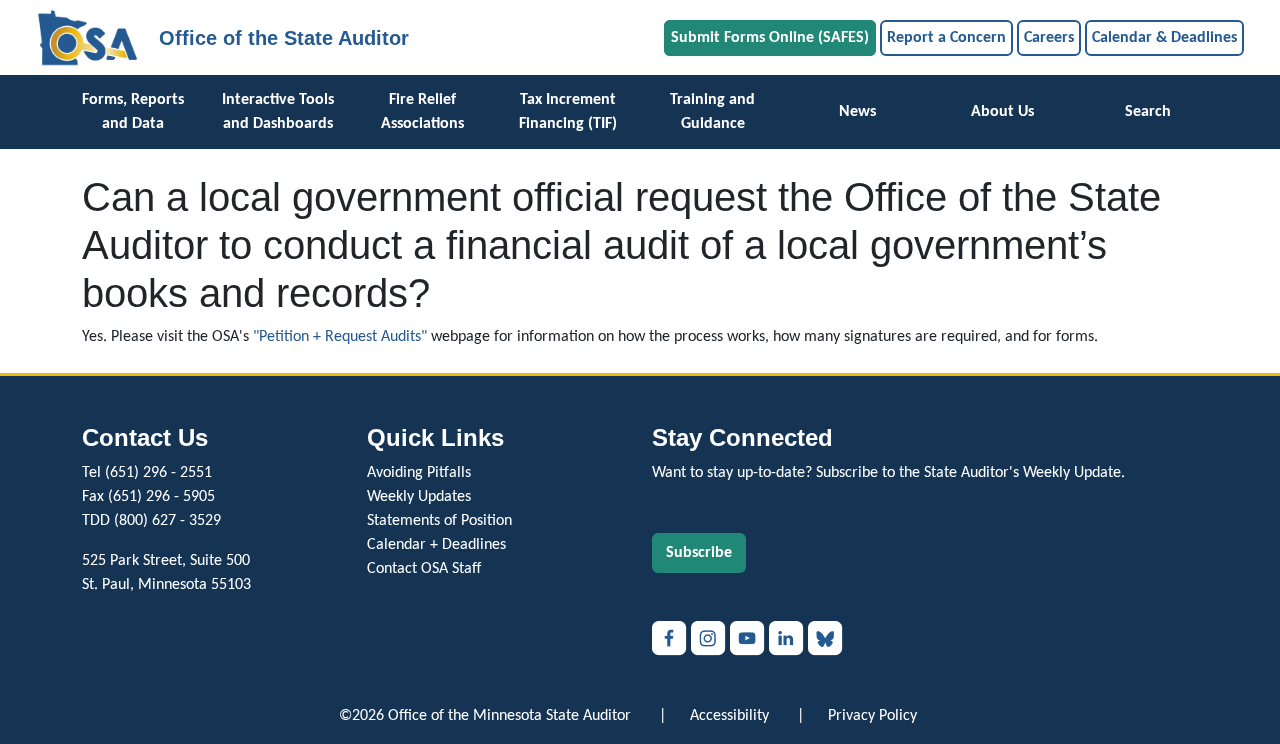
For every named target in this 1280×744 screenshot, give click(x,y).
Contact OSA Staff (424, 569)
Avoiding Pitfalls (419, 473)
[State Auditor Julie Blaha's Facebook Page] (671, 638)
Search (1148, 112)
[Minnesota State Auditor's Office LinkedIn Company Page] (788, 638)
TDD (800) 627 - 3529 (151, 521)
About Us (1002, 112)
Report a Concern (946, 38)
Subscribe (699, 553)
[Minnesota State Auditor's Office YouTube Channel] (749, 638)
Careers (1049, 38)
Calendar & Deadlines (1164, 38)
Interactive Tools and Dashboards (278, 112)
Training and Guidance (712, 112)
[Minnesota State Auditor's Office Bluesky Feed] (825, 638)
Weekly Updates (419, 497)
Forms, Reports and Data (133, 112)
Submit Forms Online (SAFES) (770, 38)
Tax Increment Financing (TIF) (568, 112)
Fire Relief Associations (422, 112)
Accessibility (729, 716)
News (857, 112)
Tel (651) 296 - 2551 (147, 473)
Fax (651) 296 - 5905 (148, 497)
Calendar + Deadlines (436, 545)
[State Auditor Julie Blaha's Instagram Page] (710, 638)
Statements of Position (439, 521)
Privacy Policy (872, 716)
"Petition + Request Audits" (340, 337)
